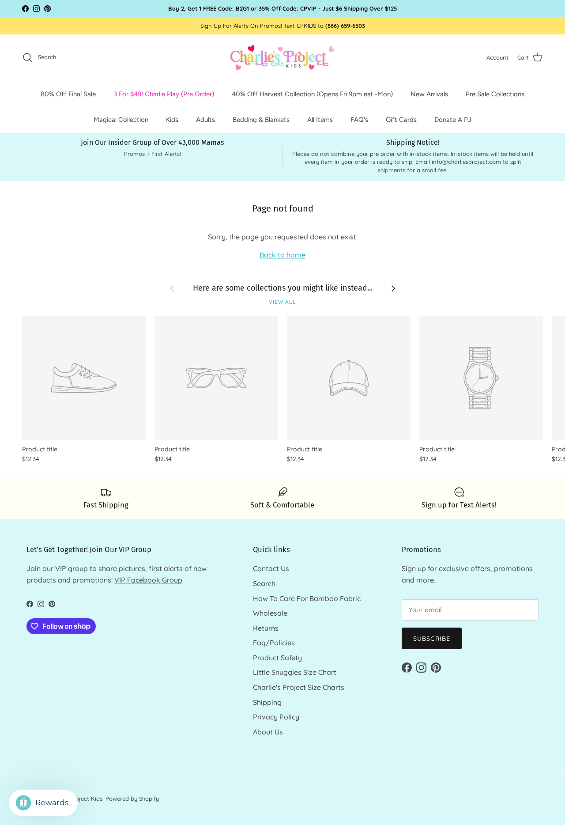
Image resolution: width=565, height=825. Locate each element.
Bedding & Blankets (261, 120)
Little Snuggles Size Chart (294, 672)
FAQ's (359, 120)
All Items (320, 120)
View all (283, 302)
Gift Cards (401, 120)
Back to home (282, 254)
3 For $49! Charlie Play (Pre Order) (163, 94)
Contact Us (271, 568)
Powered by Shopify (132, 798)
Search (264, 583)
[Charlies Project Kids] (283, 57)
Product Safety (277, 657)
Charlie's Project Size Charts (298, 687)
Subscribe (431, 639)
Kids (172, 120)
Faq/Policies (274, 642)
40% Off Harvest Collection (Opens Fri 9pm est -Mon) (312, 94)
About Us (268, 731)
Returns (266, 628)
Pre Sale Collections (495, 94)
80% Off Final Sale (68, 94)
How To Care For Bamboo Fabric (307, 598)
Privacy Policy (276, 716)
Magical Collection (121, 120)
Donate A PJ (452, 120)
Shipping (267, 702)
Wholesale (270, 613)
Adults (205, 120)
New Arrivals (429, 94)
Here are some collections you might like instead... (283, 288)
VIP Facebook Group (148, 579)
